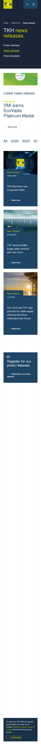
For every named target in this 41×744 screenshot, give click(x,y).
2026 (15, 141)
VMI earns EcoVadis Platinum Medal (18, 110)
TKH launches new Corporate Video (17, 188)
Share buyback (11, 55)
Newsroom (15, 23)
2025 (26, 141)
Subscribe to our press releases (18, 375)
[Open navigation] (33, 4)
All (5, 141)
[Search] (28, 4)
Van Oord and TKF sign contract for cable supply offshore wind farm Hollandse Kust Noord (20, 313)
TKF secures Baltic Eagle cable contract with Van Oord (18, 249)
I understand (15, 737)
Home (5, 23)
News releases (29, 23)
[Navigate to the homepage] (7, 4)
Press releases (11, 45)
